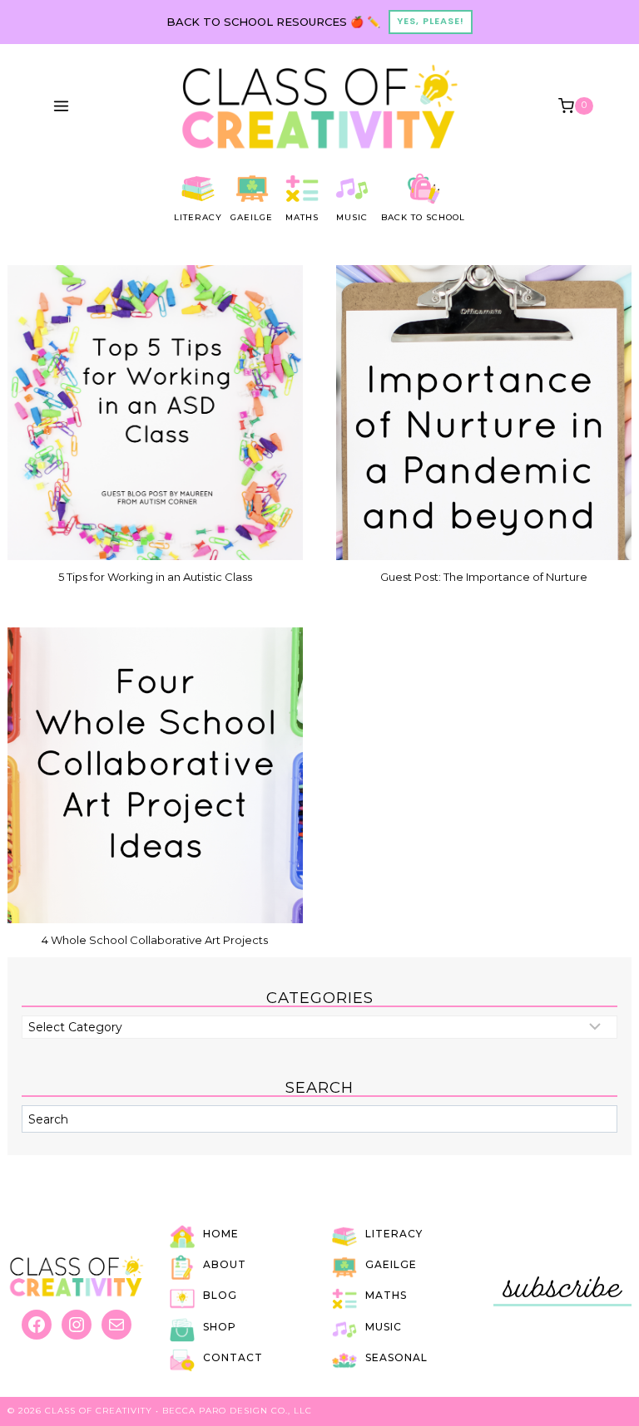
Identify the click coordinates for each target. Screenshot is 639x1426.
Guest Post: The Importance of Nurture (483, 576)
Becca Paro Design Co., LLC (237, 1410)
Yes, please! (430, 20)
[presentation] (155, 412)
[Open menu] (61, 105)
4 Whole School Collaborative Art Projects (155, 940)
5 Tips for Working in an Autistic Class (155, 576)
